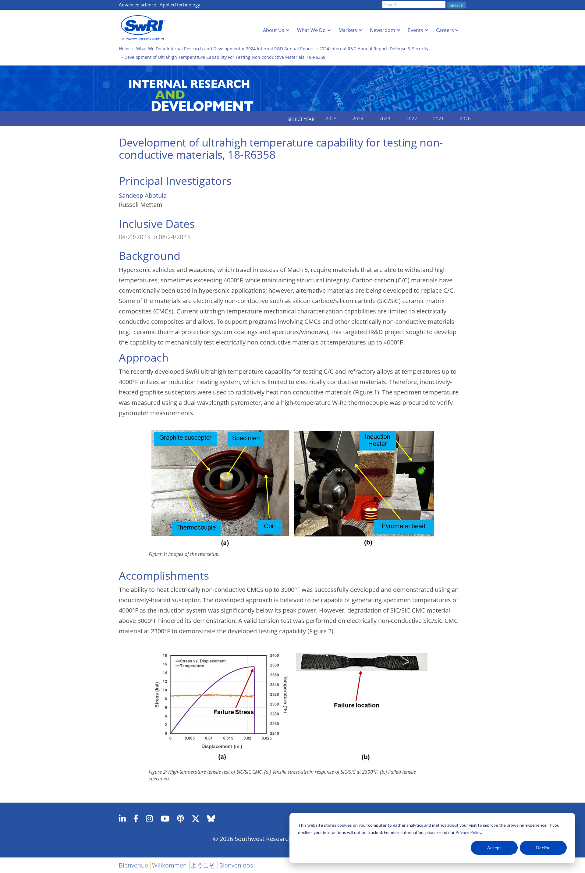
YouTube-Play (165, 818)
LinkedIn (122, 818)
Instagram (149, 818)
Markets (348, 30)
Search (456, 5)
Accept (494, 847)
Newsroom (382, 30)
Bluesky (211, 818)
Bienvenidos (236, 865)
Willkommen (169, 865)
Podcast (180, 818)
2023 (384, 118)
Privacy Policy (468, 832)
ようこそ (203, 865)
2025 (331, 118)
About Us (273, 30)
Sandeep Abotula (143, 195)
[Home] (145, 27)
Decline (543, 847)
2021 (438, 118)
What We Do (311, 30)
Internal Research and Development (203, 48)
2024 (358, 118)
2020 (465, 118)
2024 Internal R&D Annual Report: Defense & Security (373, 48)
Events (415, 30)
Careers (445, 30)
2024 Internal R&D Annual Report (280, 48)
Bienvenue (133, 865)
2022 (411, 118)
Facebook (135, 818)
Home (125, 48)
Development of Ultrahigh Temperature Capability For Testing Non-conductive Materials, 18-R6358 (224, 57)
